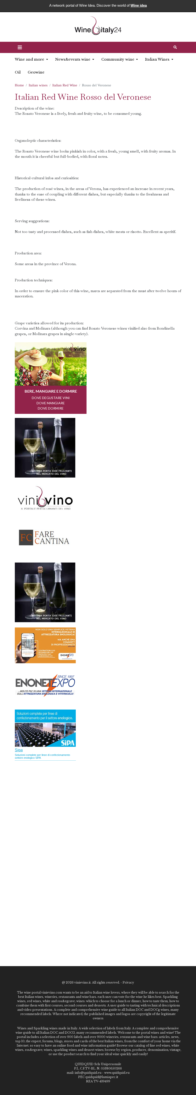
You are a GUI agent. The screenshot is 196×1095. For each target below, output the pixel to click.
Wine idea (139, 5)
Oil (18, 72)
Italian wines (38, 85)
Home (19, 85)
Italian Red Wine (64, 85)
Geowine (36, 72)
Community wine (118, 59)
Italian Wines (157, 59)
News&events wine (73, 59)
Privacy (128, 982)
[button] (20, 47)
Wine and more (30, 59)
